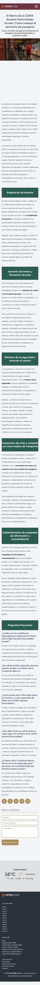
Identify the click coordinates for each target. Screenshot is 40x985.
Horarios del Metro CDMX (10, 947)
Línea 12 (4, 931)
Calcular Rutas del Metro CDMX (12, 945)
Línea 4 (4, 913)
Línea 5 (4, 915)
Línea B (4, 929)
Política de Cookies (8, 966)
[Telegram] (21, 801)
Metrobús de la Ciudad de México (12, 949)
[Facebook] (4, 801)
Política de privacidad (8, 964)
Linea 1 (4, 907)
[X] (10, 801)
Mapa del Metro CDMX (9, 943)
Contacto (5, 968)
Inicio (3, 940)
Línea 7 (4, 920)
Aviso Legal (5, 962)
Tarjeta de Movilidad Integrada (11, 954)
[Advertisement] (20, 82)
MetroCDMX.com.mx (15, 973)
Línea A (4, 927)
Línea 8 (4, 922)
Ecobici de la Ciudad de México (12, 951)
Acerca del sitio (7, 959)
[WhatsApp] (16, 801)
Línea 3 (4, 911)
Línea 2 (4, 909)
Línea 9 (4, 924)
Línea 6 (4, 918)
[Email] (27, 801)
